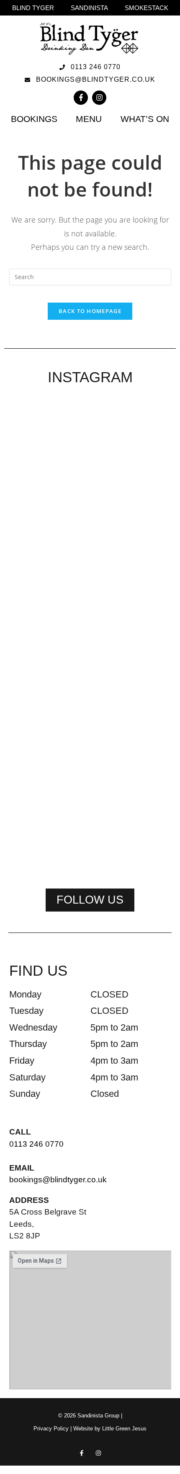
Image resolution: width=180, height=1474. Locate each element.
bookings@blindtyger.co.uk (58, 1179)
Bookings (34, 119)
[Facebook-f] (81, 98)
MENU (89, 119)
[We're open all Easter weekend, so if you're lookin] (146, 539)
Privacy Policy (51, 1428)
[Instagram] (99, 98)
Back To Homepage (90, 311)
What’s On (145, 119)
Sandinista (89, 7)
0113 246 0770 (36, 1144)
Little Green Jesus (124, 1428)
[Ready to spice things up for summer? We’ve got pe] (34, 455)
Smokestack (146, 7)
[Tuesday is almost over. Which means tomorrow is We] (90, 771)
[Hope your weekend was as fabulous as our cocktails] (90, 471)
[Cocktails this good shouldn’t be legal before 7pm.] (34, 781)
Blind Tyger (33, 7)
